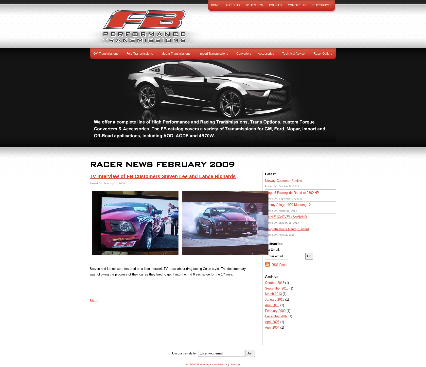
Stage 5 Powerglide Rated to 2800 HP (292, 193)
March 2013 (273, 294)
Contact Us (296, 5)
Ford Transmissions (139, 53)
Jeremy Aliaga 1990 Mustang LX (288, 205)
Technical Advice (293, 53)
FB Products (321, 5)
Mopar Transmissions (175, 53)
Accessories (266, 53)
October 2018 (274, 283)
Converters (243, 53)
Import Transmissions (213, 53)
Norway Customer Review (283, 181)
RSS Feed (279, 265)
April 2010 (272, 305)
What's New (254, 5)
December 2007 (276, 316)
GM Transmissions (105, 53)
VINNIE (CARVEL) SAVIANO (286, 217)
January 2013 (274, 299)
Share (94, 301)
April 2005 (272, 322)
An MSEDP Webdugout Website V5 (206, 364)
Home (215, 5)
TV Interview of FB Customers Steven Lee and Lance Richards (163, 176)
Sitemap (235, 364)
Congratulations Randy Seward (287, 229)
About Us (233, 5)
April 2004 (272, 327)
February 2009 (275, 311)
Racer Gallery (323, 53)
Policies (275, 5)
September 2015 (276, 288)
